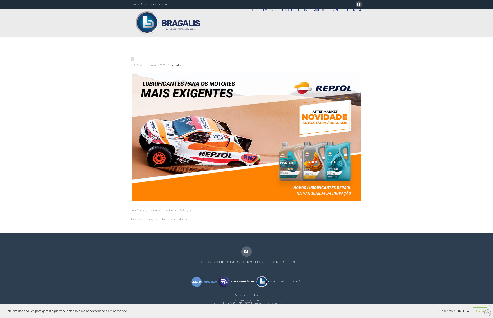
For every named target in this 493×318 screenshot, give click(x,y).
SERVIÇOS (233, 262)
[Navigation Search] (359, 15)
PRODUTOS (261, 262)
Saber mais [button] (447, 311)
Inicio (201, 262)
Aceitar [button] (480, 311)
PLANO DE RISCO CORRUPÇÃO (285, 281)
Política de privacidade (246, 295)
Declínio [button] (463, 311)
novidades (175, 65)
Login (291, 262)
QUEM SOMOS (216, 262)
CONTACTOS (278, 262)
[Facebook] (359, 4)
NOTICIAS (246, 262)
